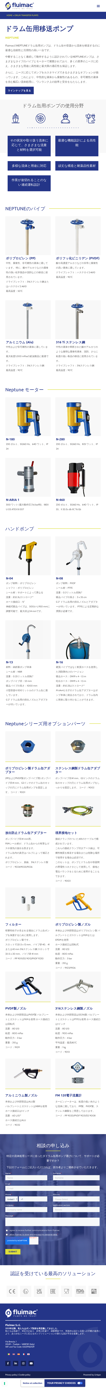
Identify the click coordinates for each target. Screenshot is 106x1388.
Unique (97, 1375)
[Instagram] (23, 1363)
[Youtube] (31, 1363)
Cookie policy (24, 1375)
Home (9, 15)
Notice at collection (32, 1383)
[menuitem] (8, 1354)
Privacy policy (11, 1375)
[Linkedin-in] (15, 1363)
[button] (98, 5)
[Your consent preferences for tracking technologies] (4, 1383)
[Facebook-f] (7, 1363)
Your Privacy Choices (61, 1383)
